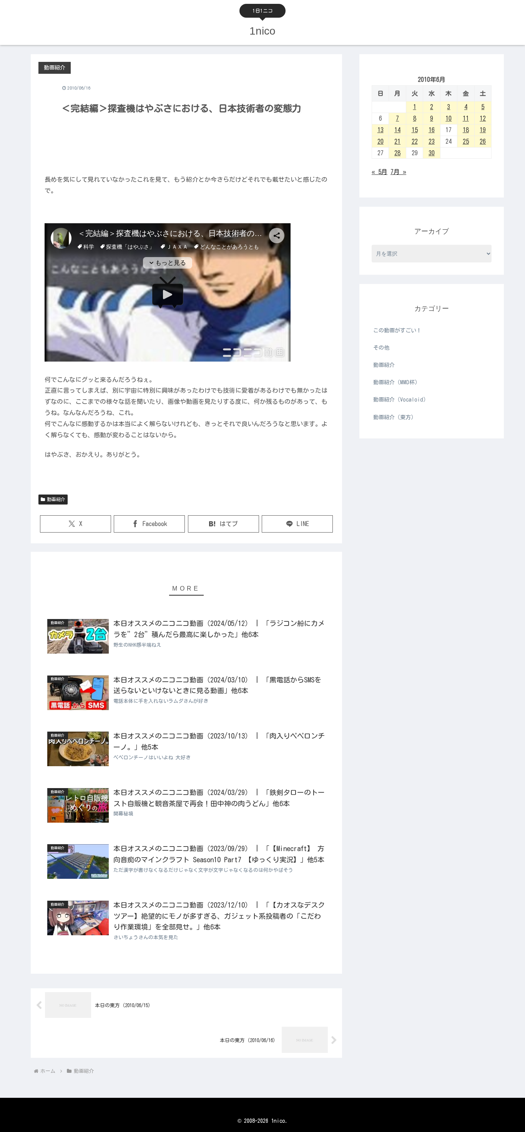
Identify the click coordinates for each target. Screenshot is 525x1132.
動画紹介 (56, 499)
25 (466, 141)
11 (466, 118)
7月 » (398, 172)
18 (466, 130)
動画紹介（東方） (394, 417)
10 (448, 118)
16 (432, 130)
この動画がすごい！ (397, 330)
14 (397, 130)
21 (397, 141)
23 (432, 141)
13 (380, 130)
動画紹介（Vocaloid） (401, 399)
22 (415, 141)
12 (483, 118)
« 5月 (379, 172)
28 (397, 153)
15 (415, 130)
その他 (381, 347)
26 (483, 141)
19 (483, 130)
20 (380, 141)
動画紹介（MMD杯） (396, 382)
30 (432, 153)
